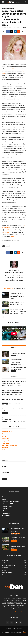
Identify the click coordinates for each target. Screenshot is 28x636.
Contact (4, 518)
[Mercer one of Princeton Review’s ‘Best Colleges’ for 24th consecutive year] (5, 311)
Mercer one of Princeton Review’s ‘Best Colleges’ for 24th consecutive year (18, 311)
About (3, 497)
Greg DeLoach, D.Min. (12, 421)
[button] (2, 2)
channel (12, 236)
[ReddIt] (18, 31)
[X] (11, 31)
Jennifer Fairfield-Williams (14, 403)
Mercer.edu (5, 434)
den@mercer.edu (17, 612)
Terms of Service (16, 634)
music (7, 245)
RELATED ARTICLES (8, 288)
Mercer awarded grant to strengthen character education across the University (18, 361)
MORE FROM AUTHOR (19, 288)
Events (4, 436)
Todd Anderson (11, 412)
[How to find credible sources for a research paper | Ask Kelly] (5, 369)
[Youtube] (20, 622)
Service (3, 394)
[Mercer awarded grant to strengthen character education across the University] (5, 361)
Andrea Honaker (7, 27)
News (14, 628)
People (3, 385)
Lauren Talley (11, 69)
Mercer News (4, 8)
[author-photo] (14, 268)
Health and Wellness (4, 296)
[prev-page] (3, 317)
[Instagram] (11, 622)
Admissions (19, 628)
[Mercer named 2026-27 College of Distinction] (5, 304)
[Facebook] (8, 31)
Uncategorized (10, 8)
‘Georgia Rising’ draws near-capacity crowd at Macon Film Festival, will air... (18, 530)
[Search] (26, 2)
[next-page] (5, 317)
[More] (22, 31)
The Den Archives (7, 432)
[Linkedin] (15, 31)
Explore (4, 499)
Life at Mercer (4, 412)
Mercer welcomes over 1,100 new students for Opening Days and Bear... (18, 547)
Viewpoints (13, 355)
